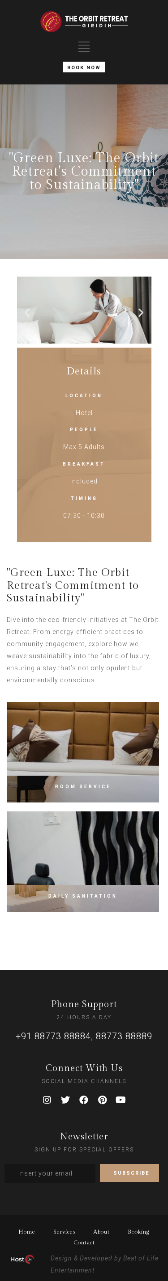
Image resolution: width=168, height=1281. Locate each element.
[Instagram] (47, 1100)
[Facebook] (84, 1100)
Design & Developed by (86, 1258)
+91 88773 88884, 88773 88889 (84, 1036)
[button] (27, 312)
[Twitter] (66, 1100)
